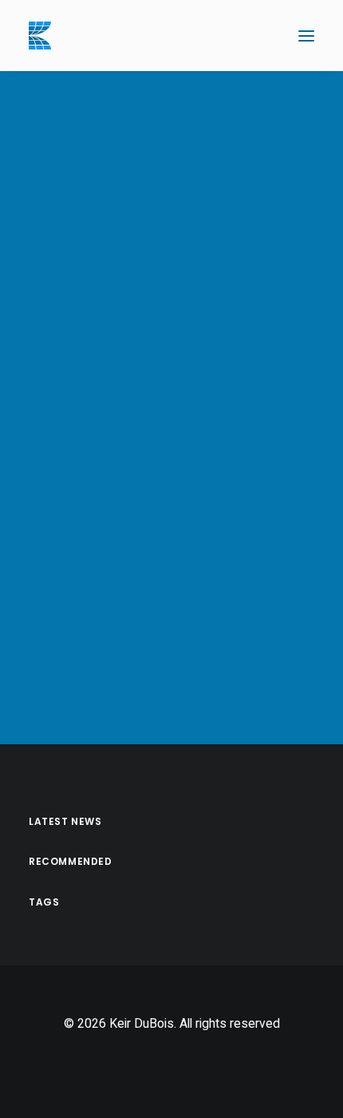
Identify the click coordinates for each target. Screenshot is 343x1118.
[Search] (259, 36)
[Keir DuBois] (40, 36)
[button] (306, 35)
